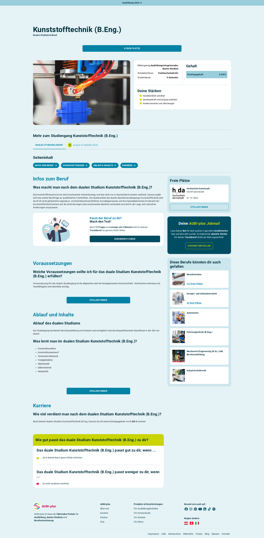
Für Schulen (139, 517)
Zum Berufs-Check (125, 239)
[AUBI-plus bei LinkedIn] (205, 509)
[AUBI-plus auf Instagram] (191, 509)
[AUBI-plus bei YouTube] (200, 509)
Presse (199, 534)
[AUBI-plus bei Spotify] (214, 509)
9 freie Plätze (132, 48)
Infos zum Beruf (44, 165)
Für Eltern (138, 522)
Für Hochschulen (142, 513)
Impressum (153, 534)
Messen (215, 534)
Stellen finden (98, 300)
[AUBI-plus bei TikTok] (209, 509)
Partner (104, 517)
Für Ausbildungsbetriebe (146, 508)
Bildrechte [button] (188, 534)
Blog (207, 534)
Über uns (104, 508)
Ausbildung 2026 (131, 3)
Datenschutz (174, 534)
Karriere (127, 165)
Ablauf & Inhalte (103, 165)
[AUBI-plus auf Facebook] (186, 509)
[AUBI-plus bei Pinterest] (196, 509)
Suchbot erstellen (199, 246)
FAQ (102, 522)
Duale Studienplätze (83, 145)
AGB (163, 534)
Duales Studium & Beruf (49, 145)
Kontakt (226, 534)
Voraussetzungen (74, 165)
